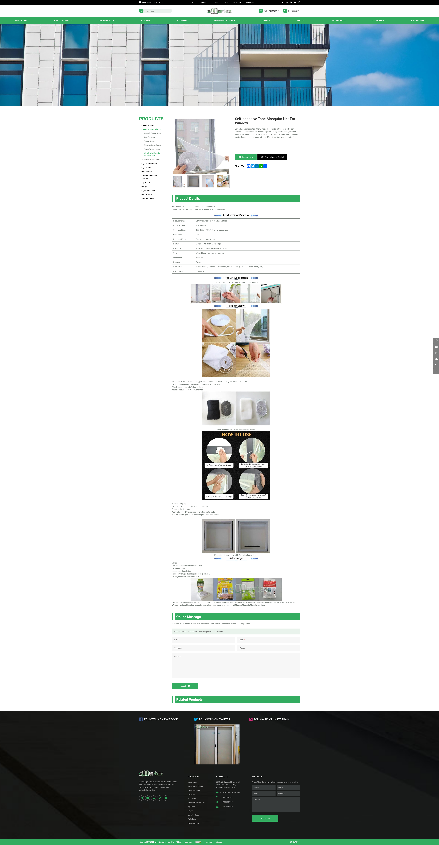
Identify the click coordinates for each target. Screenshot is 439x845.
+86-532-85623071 (271, 11)
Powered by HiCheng (213, 842)
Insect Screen (21, 20)
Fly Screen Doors (106, 20)
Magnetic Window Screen (153, 133)
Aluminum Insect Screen (224, 20)
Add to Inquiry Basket (274, 157)
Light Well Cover (338, 20)
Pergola (300, 20)
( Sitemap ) (295, 842)
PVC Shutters (378, 20)
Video (226, 2)
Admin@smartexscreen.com (152, 2)
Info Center (237, 2)
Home (192, 2)
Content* (177, 656)
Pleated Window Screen (152, 149)
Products (214, 2)
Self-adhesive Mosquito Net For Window (152, 154)
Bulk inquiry (294, 11)
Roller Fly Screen (149, 137)
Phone (242, 648)
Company (178, 648)
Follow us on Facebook (161, 719)
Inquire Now (247, 157)
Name (242, 639)
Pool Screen (182, 20)
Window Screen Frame (151, 159)
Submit (183, 686)
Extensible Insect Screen (152, 145)
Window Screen (149, 141)
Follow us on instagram (271, 719)
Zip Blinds (266, 20)
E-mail (177, 639)
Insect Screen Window (63, 20)
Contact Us (250, 2)
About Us (202, 2)
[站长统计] (198, 842)
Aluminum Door (417, 20)
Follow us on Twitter (214, 719)
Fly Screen (145, 20)
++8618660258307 (226, 802)
